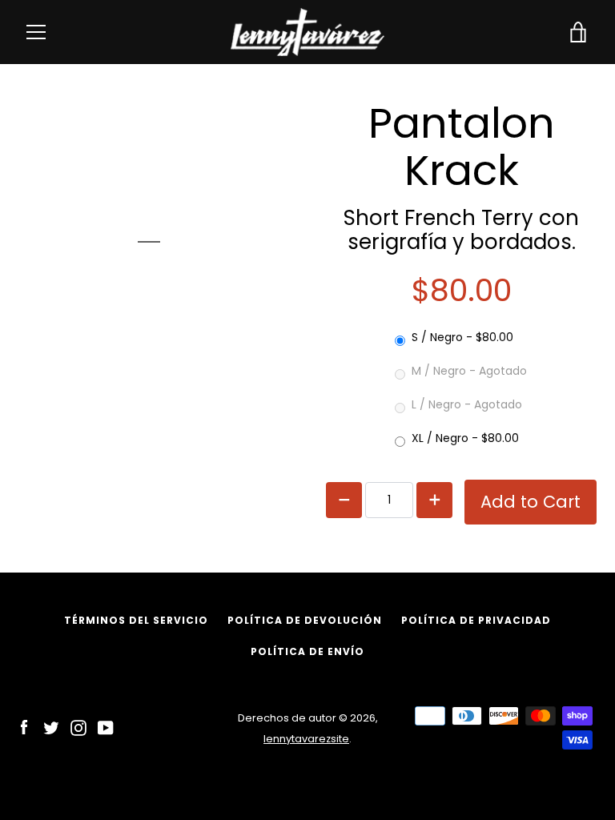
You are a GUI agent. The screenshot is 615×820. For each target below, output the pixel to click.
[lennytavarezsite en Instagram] (78, 727)
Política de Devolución (304, 620)
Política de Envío (307, 651)
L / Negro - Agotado (467, 404)
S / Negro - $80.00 (462, 337)
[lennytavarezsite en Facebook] (24, 727)
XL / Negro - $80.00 (465, 438)
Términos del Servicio (136, 620)
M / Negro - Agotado (469, 371)
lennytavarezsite (306, 739)
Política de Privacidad (476, 620)
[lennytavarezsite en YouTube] (106, 727)
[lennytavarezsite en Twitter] (51, 727)
